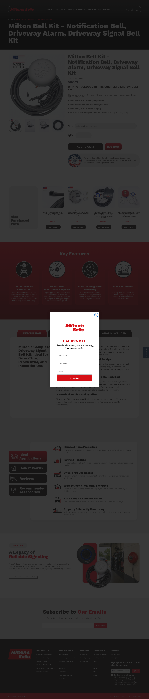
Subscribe (74, 378)
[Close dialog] (96, 315)
